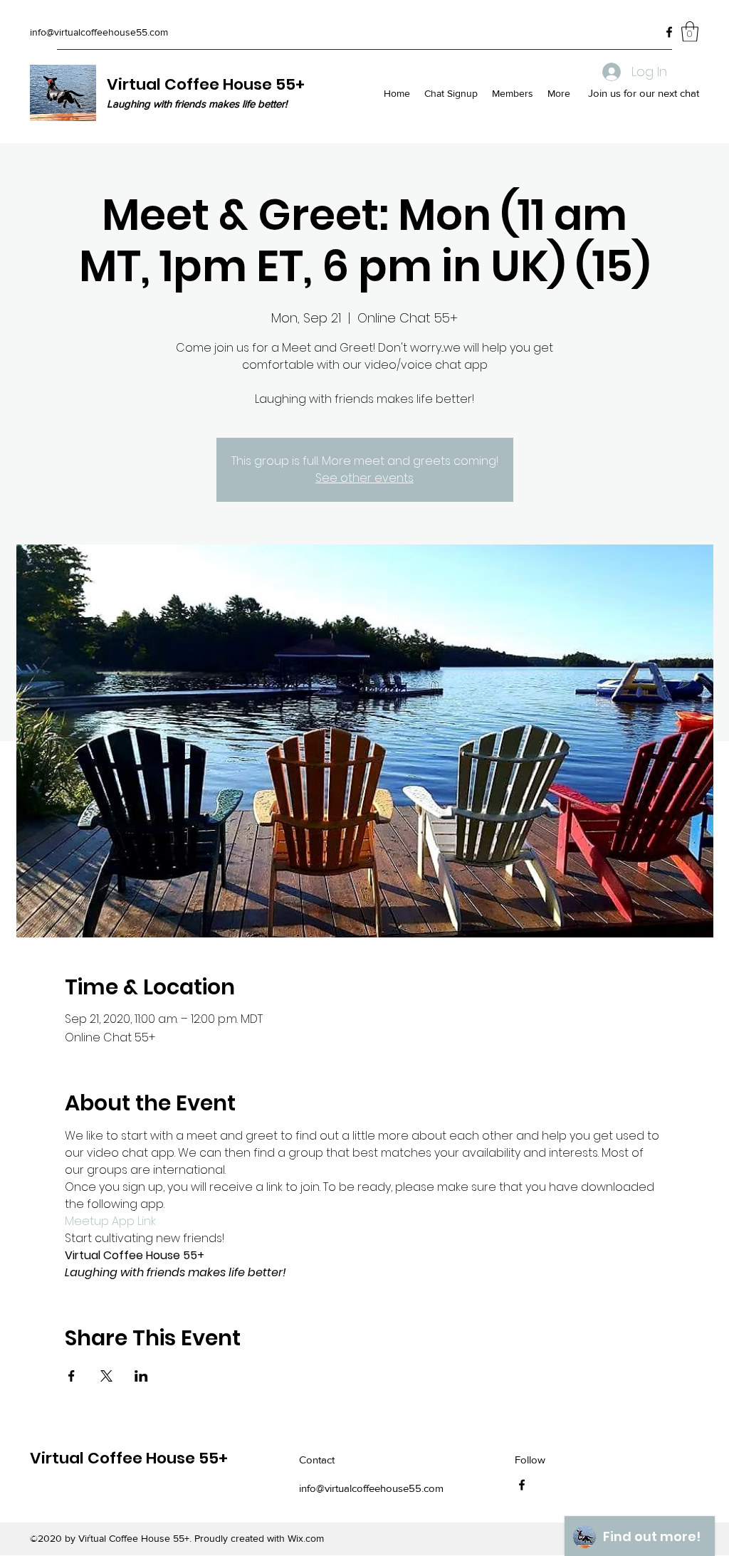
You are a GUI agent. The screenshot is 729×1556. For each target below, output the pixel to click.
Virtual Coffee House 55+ (206, 84)
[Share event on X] (106, 1376)
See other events (364, 478)
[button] (689, 31)
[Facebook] (669, 32)
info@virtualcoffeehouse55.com (99, 32)
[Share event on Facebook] (71, 1376)
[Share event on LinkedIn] (141, 1376)
